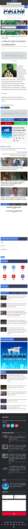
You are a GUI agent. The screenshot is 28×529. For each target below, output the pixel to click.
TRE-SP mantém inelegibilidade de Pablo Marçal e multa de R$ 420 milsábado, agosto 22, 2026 (17, 393)
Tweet (9, 119)
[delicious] (14, 527)
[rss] (20, 524)
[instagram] (16, 1)
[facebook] (11, 1)
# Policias (7, 107)
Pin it (9, 123)
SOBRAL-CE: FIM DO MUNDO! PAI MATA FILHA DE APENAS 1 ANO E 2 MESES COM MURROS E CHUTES (14, 198)
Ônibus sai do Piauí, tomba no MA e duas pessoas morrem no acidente (12, 168)
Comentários (23, 293)
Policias (7, 36)
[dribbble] (17, 524)
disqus (13, 204)
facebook (22, 204)
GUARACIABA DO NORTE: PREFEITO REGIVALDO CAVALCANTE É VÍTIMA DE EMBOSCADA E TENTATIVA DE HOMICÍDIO (13, 183)
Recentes (5, 293)
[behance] (22, 524)
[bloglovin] (14, 524)
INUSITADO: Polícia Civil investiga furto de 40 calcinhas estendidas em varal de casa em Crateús (17, 305)
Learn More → (13, 488)
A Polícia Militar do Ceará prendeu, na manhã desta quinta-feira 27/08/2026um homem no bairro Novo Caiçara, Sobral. (17, 322)
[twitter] (14, 1)
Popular (14, 293)
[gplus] (8, 524)
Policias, (3, 50)
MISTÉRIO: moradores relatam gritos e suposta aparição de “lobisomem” (16, 386)
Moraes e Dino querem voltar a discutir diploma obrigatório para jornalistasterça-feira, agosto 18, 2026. (16, 407)
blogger (5, 204)
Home (2, 36)
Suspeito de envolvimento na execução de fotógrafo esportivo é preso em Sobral (17, 297)
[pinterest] (11, 524)
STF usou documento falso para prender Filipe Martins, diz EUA (17, 400)
